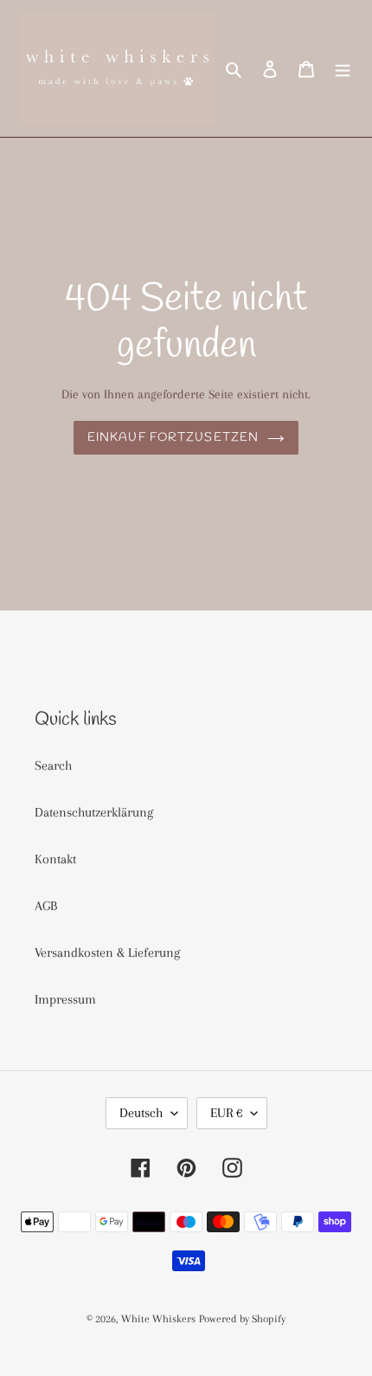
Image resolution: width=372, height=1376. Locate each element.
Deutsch (141, 1113)
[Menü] (342, 68)
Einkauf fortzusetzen (173, 438)
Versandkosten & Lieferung (107, 952)
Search (53, 765)
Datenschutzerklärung (94, 812)
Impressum (65, 999)
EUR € (226, 1113)
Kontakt (55, 859)
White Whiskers (158, 1319)
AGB (46, 906)
